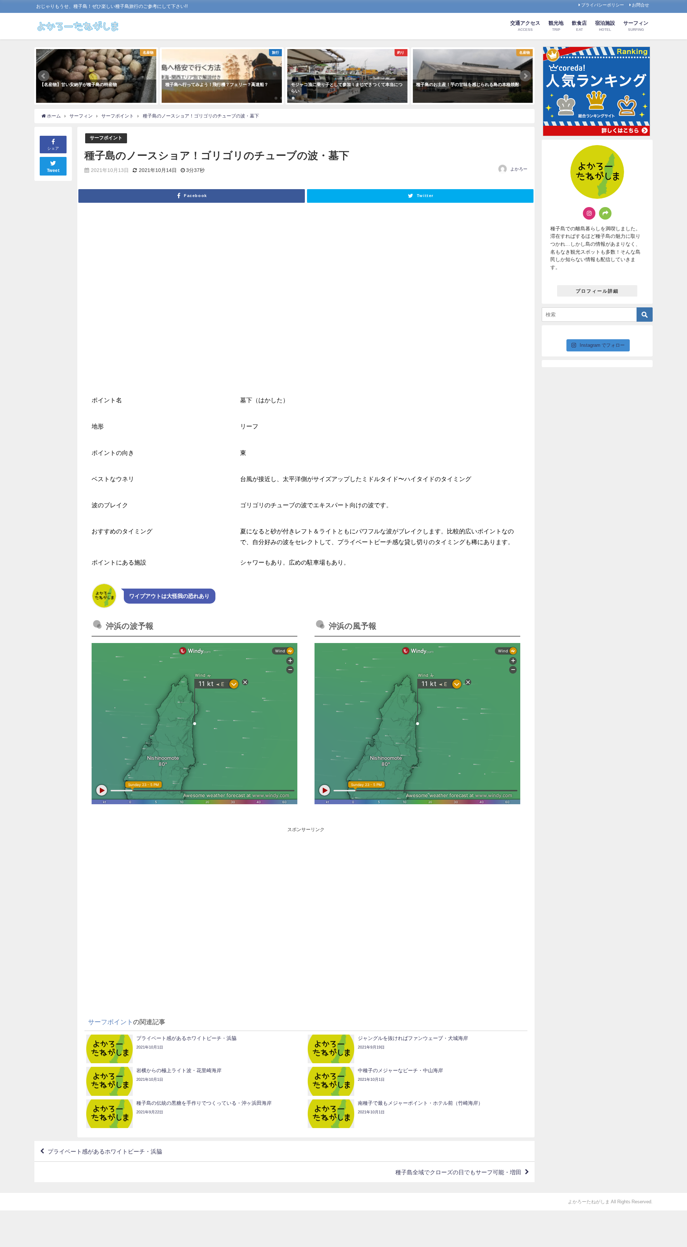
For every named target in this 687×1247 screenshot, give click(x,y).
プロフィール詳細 (597, 291)
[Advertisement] (198, 911)
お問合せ (640, 5)
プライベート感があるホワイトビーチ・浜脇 (105, 1151)
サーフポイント (106, 137)
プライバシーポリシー (602, 5)
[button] (43, 76)
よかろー (518, 169)
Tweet (53, 170)
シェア (53, 148)
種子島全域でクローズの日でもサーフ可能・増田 (458, 1172)
